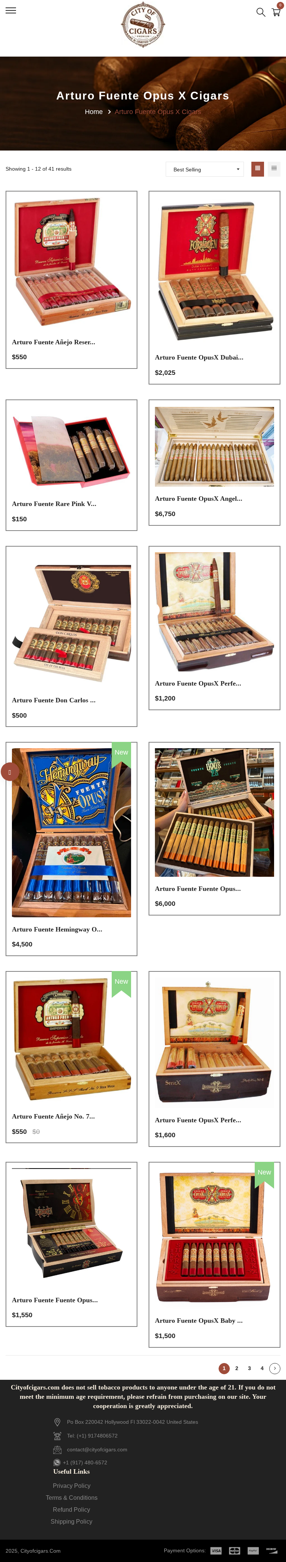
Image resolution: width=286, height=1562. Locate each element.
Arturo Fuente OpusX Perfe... (198, 683)
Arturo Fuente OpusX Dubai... (199, 357)
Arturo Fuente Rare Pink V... (54, 504)
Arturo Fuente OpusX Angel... (198, 498)
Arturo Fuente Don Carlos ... (54, 700)
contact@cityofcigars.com (97, 1449)
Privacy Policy (71, 1486)
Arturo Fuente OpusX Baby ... (199, 1320)
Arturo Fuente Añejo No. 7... (53, 1116)
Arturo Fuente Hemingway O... (57, 929)
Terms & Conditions (72, 1498)
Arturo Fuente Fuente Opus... (198, 888)
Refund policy (71, 1509)
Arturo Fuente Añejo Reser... (53, 342)
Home (94, 112)
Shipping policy (71, 1521)
